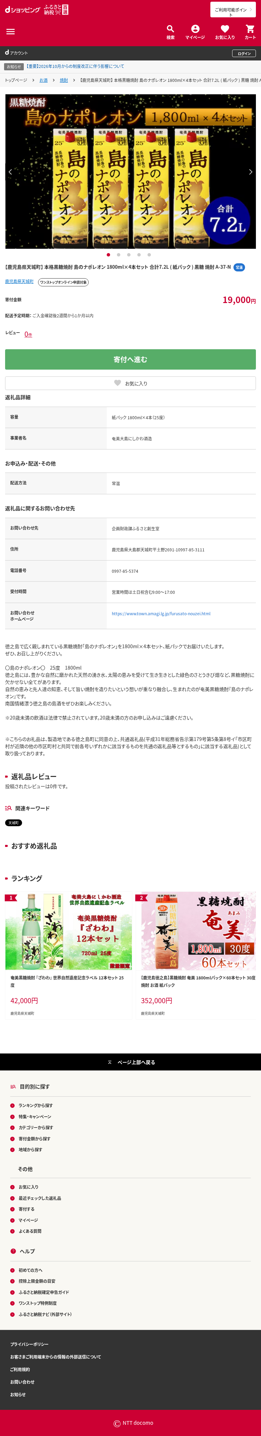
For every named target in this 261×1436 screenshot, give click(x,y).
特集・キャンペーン (35, 1116)
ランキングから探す (36, 1105)
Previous (10, 171)
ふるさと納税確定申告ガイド (44, 1292)
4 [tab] (140, 254)
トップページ (16, 80)
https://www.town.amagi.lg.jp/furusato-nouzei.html (161, 613)
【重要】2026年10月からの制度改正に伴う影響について (75, 66)
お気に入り (224, 36)
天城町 (13, 822)
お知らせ (17, 1394)
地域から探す (30, 1149)
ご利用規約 (20, 1369)
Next (251, 171)
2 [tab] (119, 254)
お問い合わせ (22, 1382)
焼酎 (64, 80)
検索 (171, 36)
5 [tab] (150, 254)
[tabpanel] (130, 171)
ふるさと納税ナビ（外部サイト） (45, 1314)
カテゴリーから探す (36, 1127)
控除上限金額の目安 (37, 1281)
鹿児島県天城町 (19, 281)
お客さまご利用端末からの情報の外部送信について (55, 1357)
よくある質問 (30, 1231)
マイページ (195, 36)
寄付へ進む (130, 359)
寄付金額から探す (35, 1138)
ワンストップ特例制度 (38, 1303)
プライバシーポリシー (29, 1344)
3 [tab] (129, 254)
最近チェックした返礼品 (40, 1198)
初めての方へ (30, 1270)
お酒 (43, 80)
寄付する (26, 1209)
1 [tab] (109, 254)
